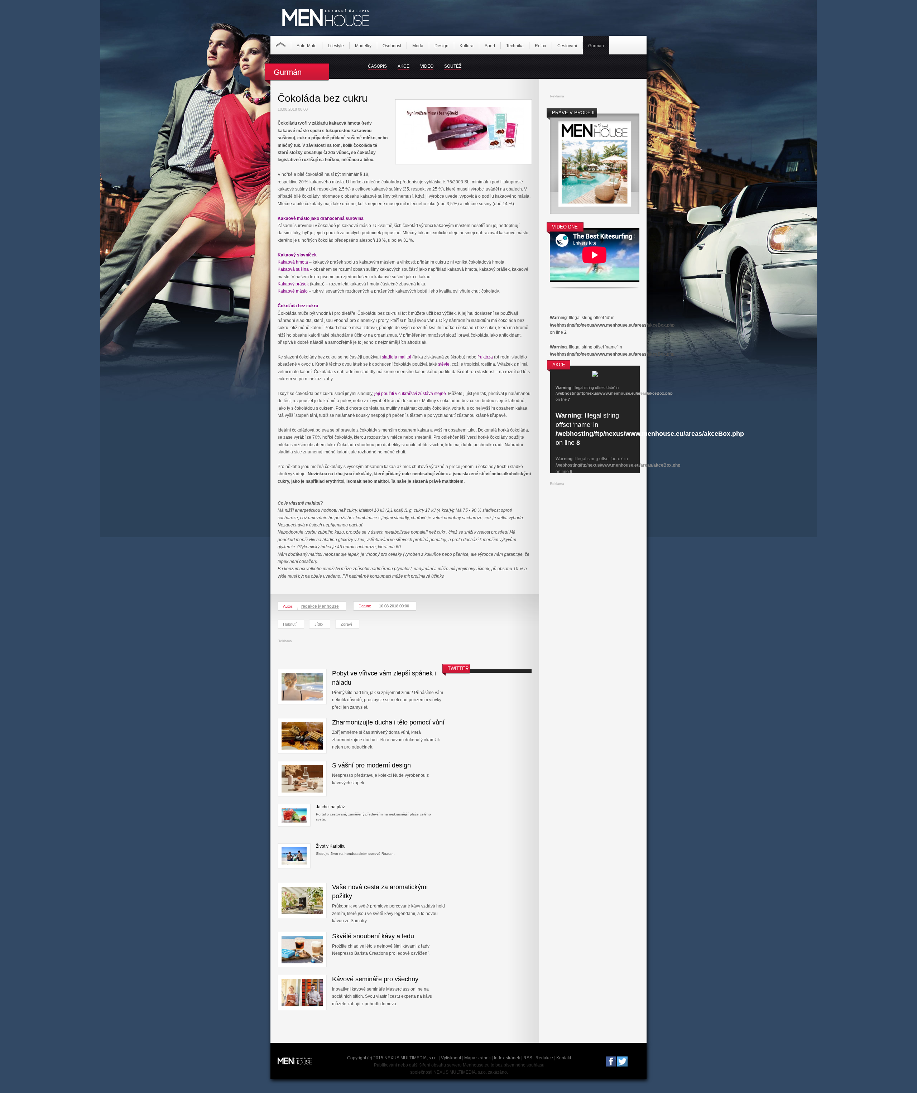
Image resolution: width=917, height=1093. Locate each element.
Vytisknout (451, 1057)
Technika (515, 45)
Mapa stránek (477, 1057)
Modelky (363, 45)
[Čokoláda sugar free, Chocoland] (463, 148)
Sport (490, 45)
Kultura (467, 45)
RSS (527, 1057)
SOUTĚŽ (452, 66)
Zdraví (346, 624)
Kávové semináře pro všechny (375, 979)
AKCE (403, 66)
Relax (540, 45)
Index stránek (507, 1057)
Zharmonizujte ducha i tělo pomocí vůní (388, 722)
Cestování (567, 45)
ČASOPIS (377, 66)
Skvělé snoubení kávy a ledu (373, 936)
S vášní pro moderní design (371, 765)
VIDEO (426, 66)
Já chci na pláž (330, 806)
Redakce (544, 1057)
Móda (417, 45)
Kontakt (563, 1057)
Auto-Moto (307, 45)
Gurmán (596, 45)
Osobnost (392, 45)
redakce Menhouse (320, 606)
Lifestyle (336, 45)
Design (441, 45)
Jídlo (319, 624)
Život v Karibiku (331, 846)
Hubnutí (290, 624)
